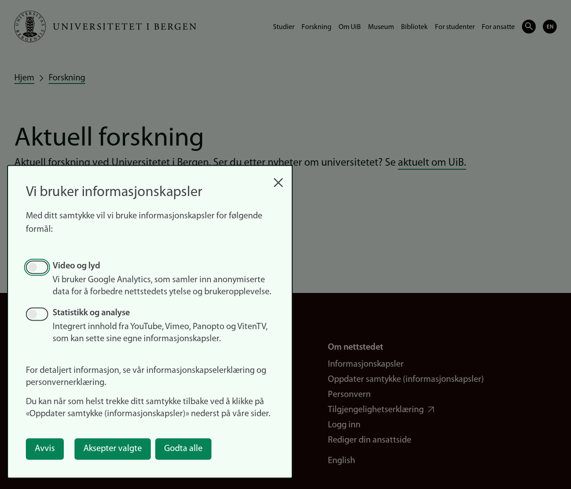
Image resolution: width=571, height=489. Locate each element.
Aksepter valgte (112, 448)
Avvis (45, 448)
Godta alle (183, 448)
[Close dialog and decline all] (278, 178)
